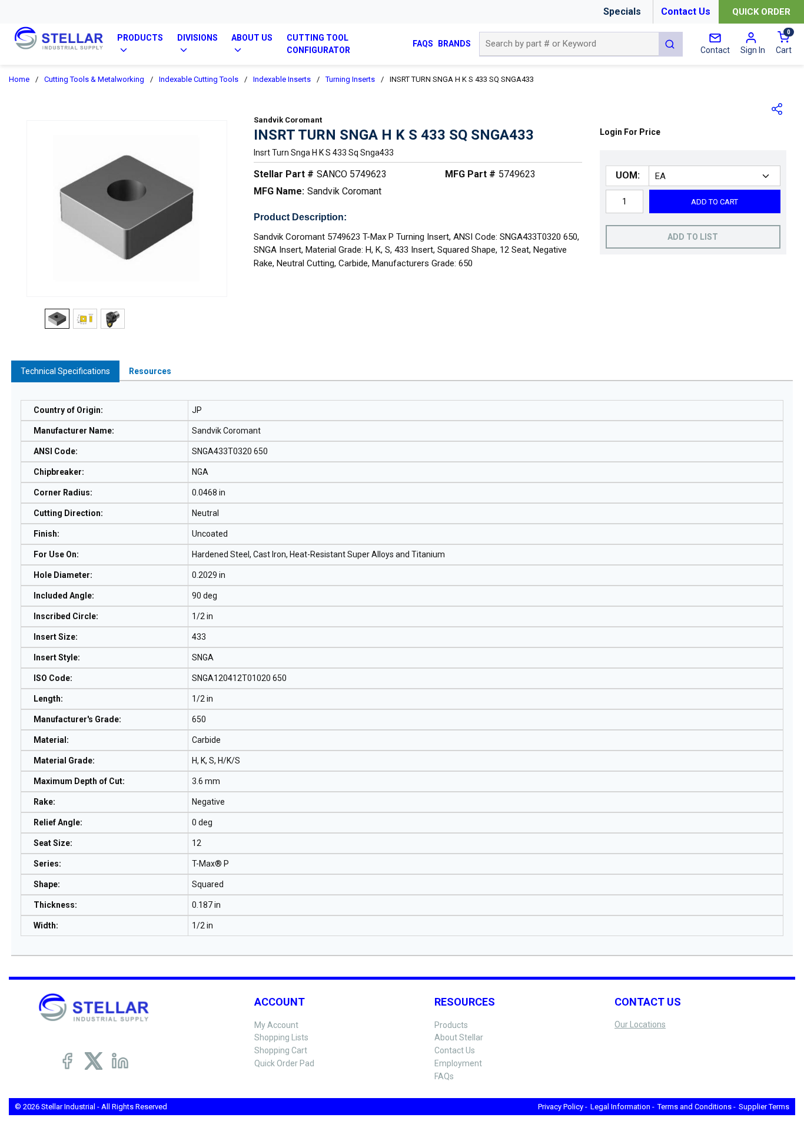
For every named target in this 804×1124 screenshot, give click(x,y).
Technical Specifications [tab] (65, 371)
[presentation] (65, 371)
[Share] (777, 109)
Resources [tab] (150, 371)
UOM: (628, 175)
